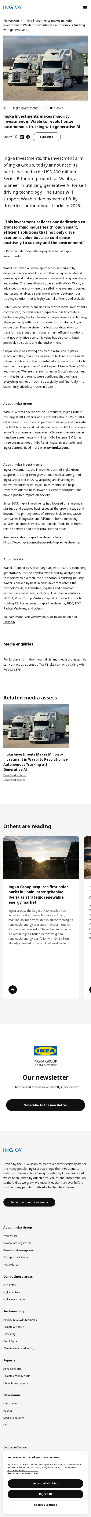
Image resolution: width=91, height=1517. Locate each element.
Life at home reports (15, 1383)
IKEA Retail (9, 1285)
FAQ (5, 1425)
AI (4, 108)
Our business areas (18, 1276)
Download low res (14, 780)
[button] (45, 1105)
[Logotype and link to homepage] (12, 8)
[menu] (85, 7)
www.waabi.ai (40, 617)
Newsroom (11, 20)
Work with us (11, 1264)
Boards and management (18, 1250)
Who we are (10, 1236)
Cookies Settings (45, 1505)
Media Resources (14, 1418)
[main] (45, 1482)
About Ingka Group (17, 1227)
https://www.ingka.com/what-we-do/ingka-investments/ (41, 542)
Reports (9, 1360)
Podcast (8, 1410)
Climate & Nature (13, 1327)
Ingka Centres (11, 1292)
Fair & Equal (10, 1341)
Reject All (45, 1494)
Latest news (10, 1403)
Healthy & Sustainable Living (20, 1319)
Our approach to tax (15, 1257)
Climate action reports (16, 1376)
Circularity (9, 1334)
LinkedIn (9, 622)
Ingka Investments (26, 108)
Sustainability (13, 1311)
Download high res (14, 775)
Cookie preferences (15, 1447)
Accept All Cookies (45, 1483)
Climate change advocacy (18, 1348)
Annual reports (12, 1369)
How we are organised (17, 1243)
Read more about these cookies (23, 1473)
